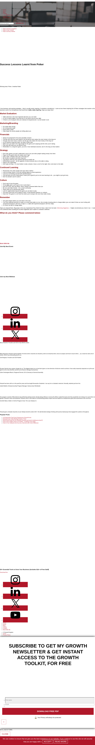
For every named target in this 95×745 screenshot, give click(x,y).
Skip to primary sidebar (9, 31)
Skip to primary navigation (10, 28)
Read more (61, 742)
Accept (48, 742)
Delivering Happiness (63, 208)
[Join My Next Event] (14, 273)
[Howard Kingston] (6, 6)
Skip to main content (8, 30)
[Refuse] (70, 742)
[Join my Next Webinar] (14, 304)
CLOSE (5, 734)
